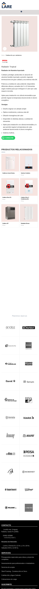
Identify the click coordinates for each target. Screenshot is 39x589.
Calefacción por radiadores (14, 55)
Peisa (22, 175)
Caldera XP (5, 223)
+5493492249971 (9, 537)
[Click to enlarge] (5, 49)
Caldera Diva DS (6, 197)
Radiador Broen (25, 223)
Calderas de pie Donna (8, 173)
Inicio (2, 55)
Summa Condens (25, 173)
